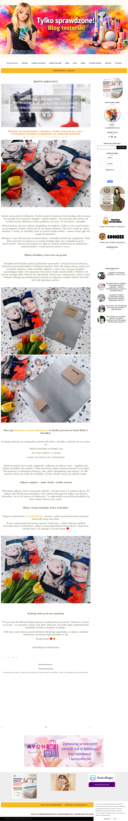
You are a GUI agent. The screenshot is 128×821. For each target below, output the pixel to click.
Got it (115, 818)
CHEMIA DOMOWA (12, 63)
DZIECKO (25, 63)
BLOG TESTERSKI (21, 818)
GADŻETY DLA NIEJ (55, 63)
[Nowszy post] (1, 727)
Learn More (107, 818)
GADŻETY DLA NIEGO (38, 63)
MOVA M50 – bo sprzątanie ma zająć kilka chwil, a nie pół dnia (116, 307)
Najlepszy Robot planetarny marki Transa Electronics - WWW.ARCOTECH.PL (116, 297)
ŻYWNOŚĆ (118, 63)
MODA (67, 63)
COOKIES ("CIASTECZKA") (76, 805)
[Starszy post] (90, 727)
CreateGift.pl (34, 516)
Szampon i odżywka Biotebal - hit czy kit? (116, 273)
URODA (83, 63)
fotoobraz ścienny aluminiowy (31, 430)
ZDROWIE (108, 63)
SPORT (75, 63)
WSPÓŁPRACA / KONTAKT (64, 70)
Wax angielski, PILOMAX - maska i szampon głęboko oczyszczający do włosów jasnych (116, 319)
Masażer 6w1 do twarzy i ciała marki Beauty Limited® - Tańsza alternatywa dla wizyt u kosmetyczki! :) (116, 287)
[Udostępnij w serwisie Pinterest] (16, 657)
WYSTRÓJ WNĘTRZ (95, 63)
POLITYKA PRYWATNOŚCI (51, 805)
